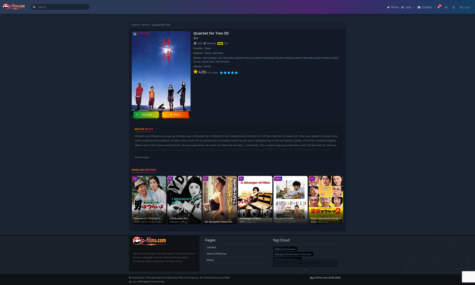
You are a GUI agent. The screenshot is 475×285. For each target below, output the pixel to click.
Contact (426, 7)
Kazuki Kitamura (244, 57)
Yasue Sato (208, 61)
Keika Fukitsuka (264, 57)
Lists (408, 7)
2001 (199, 43)
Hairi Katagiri (209, 57)
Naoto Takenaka (213, 53)
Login (466, 7)
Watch (177, 114)
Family (145, 24)
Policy (210, 259)
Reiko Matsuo (323, 57)
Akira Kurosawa (286, 248)
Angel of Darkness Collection (294, 254)
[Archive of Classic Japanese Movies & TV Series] (14, 7)
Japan (207, 48)
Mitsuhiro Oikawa (284, 57)
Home (394, 7)
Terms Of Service (216, 253)
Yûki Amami (223, 61)
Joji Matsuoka (226, 57)
